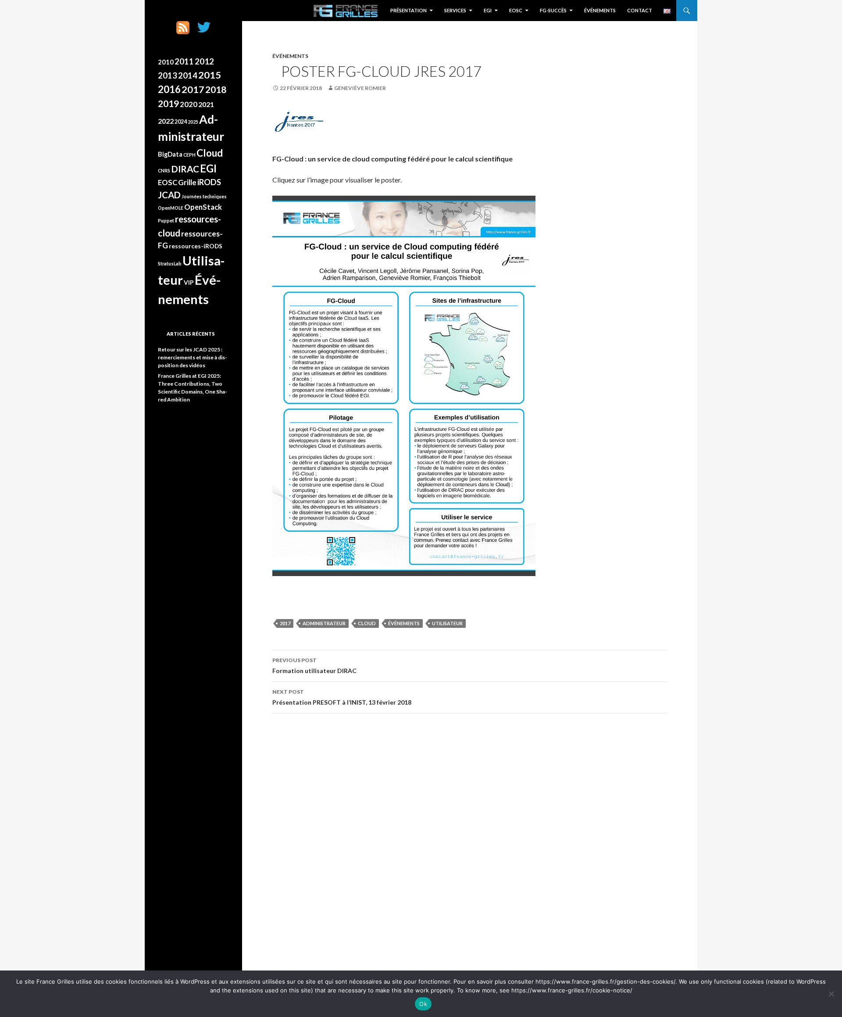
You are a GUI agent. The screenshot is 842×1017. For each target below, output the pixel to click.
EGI (488, 10)
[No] (831, 993)
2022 (166, 121)
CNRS (164, 170)
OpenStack (203, 207)
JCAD (169, 195)
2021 (206, 104)
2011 (184, 61)
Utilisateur (447, 623)
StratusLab (170, 263)
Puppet (166, 220)
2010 (166, 62)
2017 (285, 623)
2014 (187, 75)
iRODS (209, 182)
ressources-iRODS (195, 246)
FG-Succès (553, 10)
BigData (170, 154)
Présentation (408, 10)
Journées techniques (204, 196)
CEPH (189, 155)
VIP (189, 282)
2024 (181, 121)
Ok (423, 1003)
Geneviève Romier (360, 88)
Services (455, 10)
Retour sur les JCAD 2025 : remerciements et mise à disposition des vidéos (192, 357)
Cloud (367, 623)
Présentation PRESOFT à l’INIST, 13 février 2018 (341, 697)
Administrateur (324, 623)
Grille (187, 182)
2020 (188, 104)
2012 (204, 61)
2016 (169, 89)
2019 (168, 103)
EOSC (515, 10)
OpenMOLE (170, 208)
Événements (600, 10)
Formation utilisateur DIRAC (314, 665)
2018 (215, 89)
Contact (639, 10)
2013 (167, 75)
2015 (209, 75)
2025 (193, 122)
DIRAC (185, 169)
